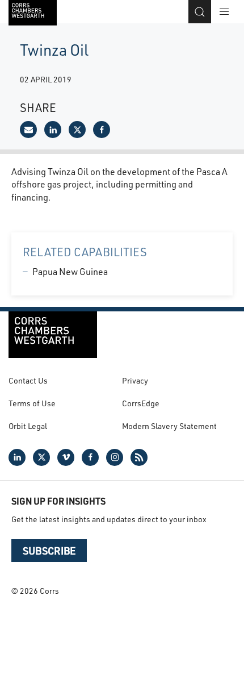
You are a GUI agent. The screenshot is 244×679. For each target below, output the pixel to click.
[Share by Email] (28, 129)
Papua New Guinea (70, 271)
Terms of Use (32, 403)
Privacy (135, 380)
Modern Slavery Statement (169, 425)
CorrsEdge (140, 403)
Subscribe (49, 550)
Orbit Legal (28, 425)
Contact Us (28, 380)
